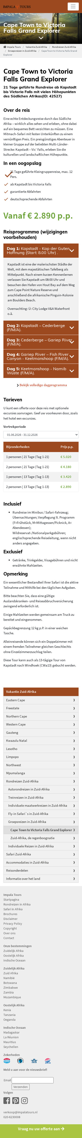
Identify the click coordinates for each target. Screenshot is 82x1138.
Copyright (10, 928)
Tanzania (9, 1015)
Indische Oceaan (14, 960)
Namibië (9, 978)
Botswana (10, 983)
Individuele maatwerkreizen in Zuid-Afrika (37, 805)
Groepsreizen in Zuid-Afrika (22, 50)
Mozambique (12, 997)
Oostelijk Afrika (13, 955)
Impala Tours (13, 46)
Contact (8, 938)
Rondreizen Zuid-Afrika (64, 46)
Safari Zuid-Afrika (18, 854)
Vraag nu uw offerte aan (39, 1128)
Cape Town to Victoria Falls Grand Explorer (41, 830)
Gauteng (12, 732)
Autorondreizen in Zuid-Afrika (29, 789)
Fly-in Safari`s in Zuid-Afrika (28, 813)
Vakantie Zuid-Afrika (36, 46)
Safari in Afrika (13, 909)
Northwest (13, 765)
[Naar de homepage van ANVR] (6, 1060)
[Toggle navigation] (73, 7)
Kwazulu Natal (16, 740)
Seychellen (10, 1047)
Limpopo (12, 757)
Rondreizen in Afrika (17, 904)
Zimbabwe (10, 987)
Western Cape (16, 724)
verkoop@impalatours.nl (20, 1112)
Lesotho (11, 749)
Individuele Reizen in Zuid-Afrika (31, 846)
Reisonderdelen (17, 870)
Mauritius (9, 1042)
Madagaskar (11, 1032)
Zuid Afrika (10, 973)
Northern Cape (16, 716)
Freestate (12, 708)
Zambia (8, 992)
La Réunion (11, 1037)
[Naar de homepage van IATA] (34, 1060)
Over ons (9, 933)
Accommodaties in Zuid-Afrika (27, 862)
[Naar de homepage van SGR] (47, 1060)
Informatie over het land (23, 878)
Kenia (7, 1010)
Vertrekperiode (14, 426)
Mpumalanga (15, 773)
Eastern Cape (15, 700)
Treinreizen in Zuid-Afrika (26, 797)
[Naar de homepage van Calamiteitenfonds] (20, 1060)
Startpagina (11, 899)
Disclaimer (10, 919)
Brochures (10, 914)
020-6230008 (11, 1117)
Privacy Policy (12, 923)
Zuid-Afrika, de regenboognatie (32, 838)
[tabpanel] (41, 28)
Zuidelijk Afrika (13, 951)
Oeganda (9, 1020)
